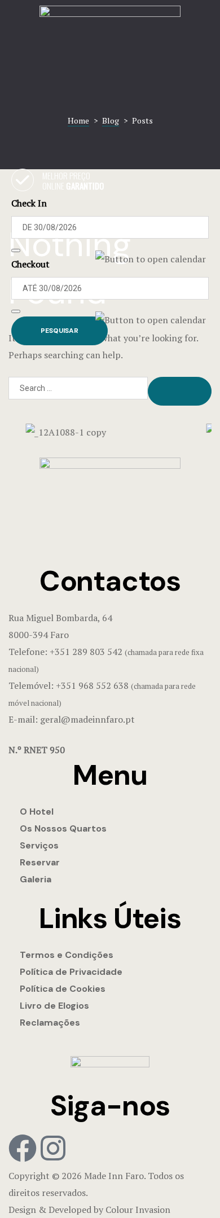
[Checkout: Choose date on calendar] (15, 311)
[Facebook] (22, 1148)
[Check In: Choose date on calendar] (15, 250)
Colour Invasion (137, 1209)
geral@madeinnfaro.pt (87, 719)
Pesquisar (59, 330)
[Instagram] (53, 1148)
